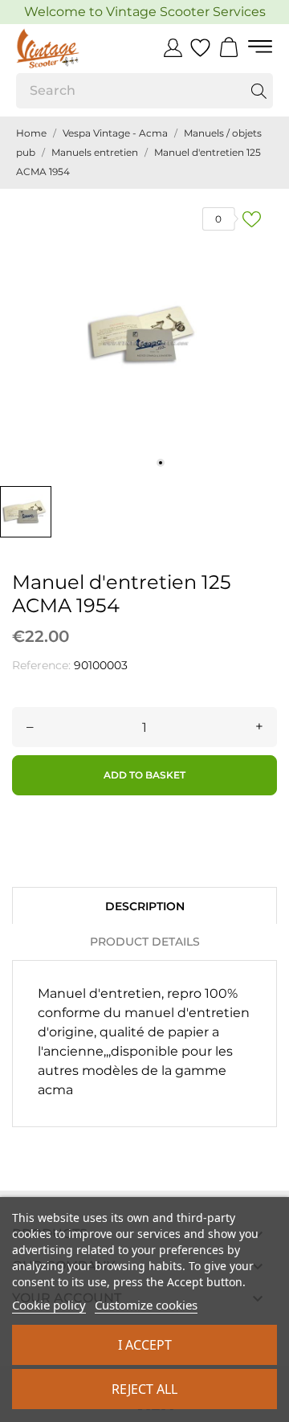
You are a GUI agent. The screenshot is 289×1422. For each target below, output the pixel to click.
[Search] (259, 90)
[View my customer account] (173, 47)
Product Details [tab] (145, 941)
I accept (145, 1345)
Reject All (144, 1389)
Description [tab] (145, 906)
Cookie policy (49, 1305)
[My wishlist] (200, 48)
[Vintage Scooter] (68, 48)
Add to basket (144, 775)
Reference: (41, 665)
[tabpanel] (144, 333)
